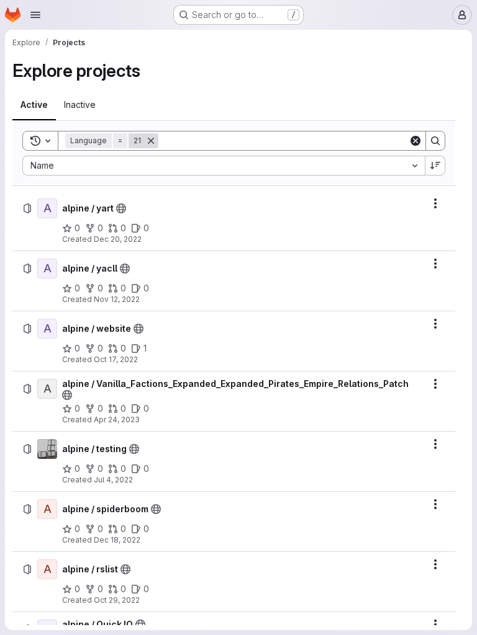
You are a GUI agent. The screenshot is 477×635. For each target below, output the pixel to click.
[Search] (435, 141)
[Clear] (415, 140)
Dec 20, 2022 (118, 239)
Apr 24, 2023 (117, 419)
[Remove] (150, 140)
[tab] (34, 104)
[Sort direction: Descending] (435, 165)
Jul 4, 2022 (113, 479)
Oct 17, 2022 (116, 359)
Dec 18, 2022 (117, 539)
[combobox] (223, 165)
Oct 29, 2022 (117, 600)
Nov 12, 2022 (117, 299)
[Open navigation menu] (35, 15)
